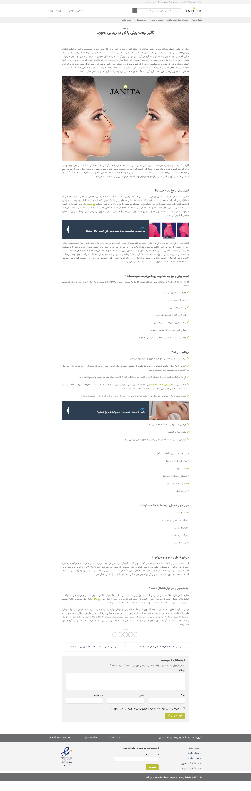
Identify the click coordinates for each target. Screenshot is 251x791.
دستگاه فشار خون (190, 763)
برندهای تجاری (141, 20)
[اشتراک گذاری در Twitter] (130, 634)
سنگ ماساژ (193, 753)
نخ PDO (97, 599)
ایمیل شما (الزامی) (150, 754)
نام (183, 695)
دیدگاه (181, 670)
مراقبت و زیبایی (157, 20)
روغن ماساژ (193, 748)
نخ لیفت (126, 28)
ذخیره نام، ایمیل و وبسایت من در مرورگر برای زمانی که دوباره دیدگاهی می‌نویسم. (145, 708)
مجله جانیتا (126, 20)
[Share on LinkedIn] (114, 634)
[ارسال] (134, 10)
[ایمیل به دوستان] (125, 634)
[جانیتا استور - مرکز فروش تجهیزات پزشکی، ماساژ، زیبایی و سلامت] (193, 11)
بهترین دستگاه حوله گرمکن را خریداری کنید (161, 647)
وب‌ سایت (98, 695)
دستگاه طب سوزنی (190, 768)
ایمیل (140, 695)
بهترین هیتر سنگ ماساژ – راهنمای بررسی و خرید (92, 647)
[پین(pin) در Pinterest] (120, 634)
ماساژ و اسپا (197, 20)
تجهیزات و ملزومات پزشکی (177, 20)
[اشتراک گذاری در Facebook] (135, 634)
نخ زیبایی (168, 384)
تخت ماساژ (193, 758)
